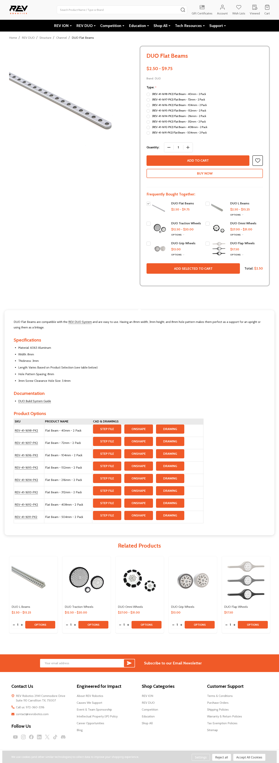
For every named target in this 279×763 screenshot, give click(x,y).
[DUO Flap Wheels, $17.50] (246, 580)
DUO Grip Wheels (183, 243)
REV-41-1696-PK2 (26, 455)
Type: (152, 87)
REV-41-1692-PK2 (26, 504)
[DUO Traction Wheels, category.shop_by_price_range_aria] (86, 580)
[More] (71, 25)
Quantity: (153, 147)
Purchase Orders (218, 702)
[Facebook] (31, 737)
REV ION (61, 25)
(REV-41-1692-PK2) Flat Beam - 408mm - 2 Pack (179, 127)
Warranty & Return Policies (224, 716)
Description (139, 301)
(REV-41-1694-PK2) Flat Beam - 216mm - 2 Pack (179, 116)
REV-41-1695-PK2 (26, 467)
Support (216, 25)
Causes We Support (89, 702)
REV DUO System (80, 322)
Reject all (221, 757)
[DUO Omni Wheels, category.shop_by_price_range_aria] (140, 580)
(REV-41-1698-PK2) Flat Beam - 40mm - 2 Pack (179, 94)
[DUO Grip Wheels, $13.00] (193, 580)
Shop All (160, 25)
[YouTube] (15, 737)
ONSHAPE (139, 429)
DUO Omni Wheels (243, 223)
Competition (110, 25)
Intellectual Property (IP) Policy (97, 716)
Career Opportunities (90, 723)
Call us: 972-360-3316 (30, 707)
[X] (47, 737)
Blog (80, 730)
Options (235, 214)
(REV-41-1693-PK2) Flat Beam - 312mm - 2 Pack (179, 121)
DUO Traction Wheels (186, 223)
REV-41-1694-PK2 (26, 480)
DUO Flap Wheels (242, 243)
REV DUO (84, 25)
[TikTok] (55, 737)
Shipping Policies (218, 709)
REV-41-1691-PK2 (26, 517)
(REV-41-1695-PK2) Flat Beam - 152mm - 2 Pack (179, 110)
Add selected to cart (193, 268)
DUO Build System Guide (34, 401)
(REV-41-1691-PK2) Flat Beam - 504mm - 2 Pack (179, 132)
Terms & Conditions (220, 696)
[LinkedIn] (39, 737)
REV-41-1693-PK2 (26, 492)
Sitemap (212, 730)
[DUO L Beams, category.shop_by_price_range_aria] (33, 580)
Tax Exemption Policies (222, 723)
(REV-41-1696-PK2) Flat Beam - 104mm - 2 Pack (179, 105)
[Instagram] (23, 737)
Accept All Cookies (249, 757)
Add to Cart (198, 160)
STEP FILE (107, 429)
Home (13, 38)
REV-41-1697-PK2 (26, 443)
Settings (201, 757)
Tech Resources (188, 25)
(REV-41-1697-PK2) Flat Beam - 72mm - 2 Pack (178, 99)
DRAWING (170, 429)
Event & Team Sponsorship (94, 709)
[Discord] (63, 737)
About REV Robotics (90, 696)
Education (137, 25)
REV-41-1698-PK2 (26, 430)
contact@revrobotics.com (32, 714)
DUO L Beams (239, 203)
